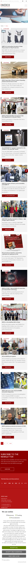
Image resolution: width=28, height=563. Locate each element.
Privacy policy (6, 560)
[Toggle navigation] (25, 5)
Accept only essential (14, 552)
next (10, 443)
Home (2, 25)
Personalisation (15, 517)
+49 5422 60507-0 (6, 504)
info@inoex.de (4, 507)
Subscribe (7, 469)
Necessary (11, 515)
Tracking (19, 515)
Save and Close (14, 556)
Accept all (14, 548)
